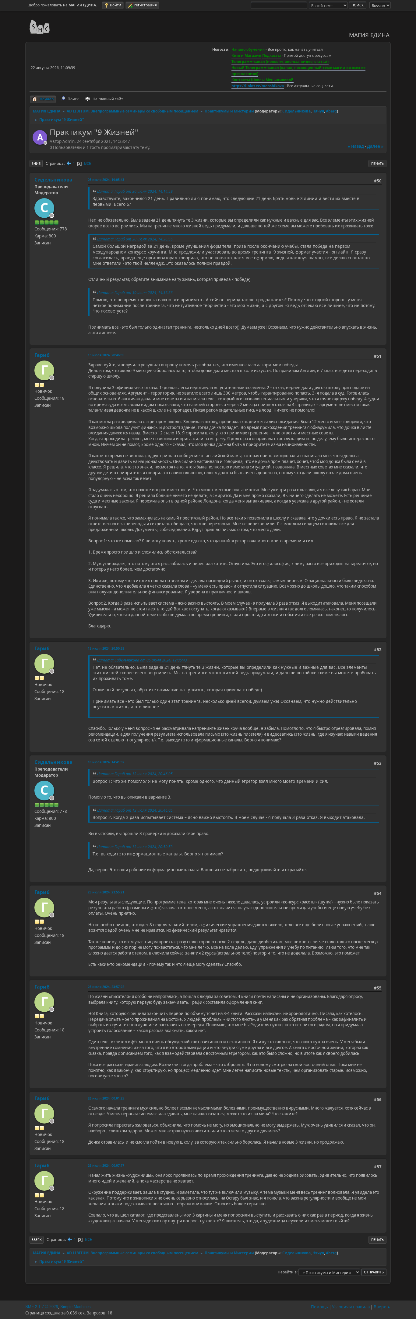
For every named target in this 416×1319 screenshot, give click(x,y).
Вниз (36, 163)
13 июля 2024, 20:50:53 (106, 648)
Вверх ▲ (382, 1307)
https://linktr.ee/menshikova (257, 85)
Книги (237, 55)
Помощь (319, 1307)
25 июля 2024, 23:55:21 (106, 892)
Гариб (42, 355)
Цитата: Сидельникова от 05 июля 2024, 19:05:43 (142, 660)
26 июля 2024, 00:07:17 (106, 1165)
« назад (356, 146)
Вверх (36, 1239)
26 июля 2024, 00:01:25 (106, 1098)
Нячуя (318, 111)
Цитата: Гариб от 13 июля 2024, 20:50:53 (135, 846)
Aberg (331, 111)
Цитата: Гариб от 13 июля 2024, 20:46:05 (135, 773)
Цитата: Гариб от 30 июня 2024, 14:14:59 (135, 191)
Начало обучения (248, 49)
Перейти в (287, 1272)
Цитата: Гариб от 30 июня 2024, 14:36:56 (135, 239)
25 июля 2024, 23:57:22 (106, 986)
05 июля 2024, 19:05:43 (106, 179)
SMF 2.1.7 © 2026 (41, 1306)
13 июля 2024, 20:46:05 (106, 355)
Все (87, 163)
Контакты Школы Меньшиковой (262, 79)
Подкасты (271, 55)
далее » (375, 146)
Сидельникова (296, 111)
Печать (377, 163)
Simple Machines (75, 1306)
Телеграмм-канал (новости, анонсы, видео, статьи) (280, 61)
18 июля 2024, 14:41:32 (106, 762)
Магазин (253, 55)
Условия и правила (351, 1307)
